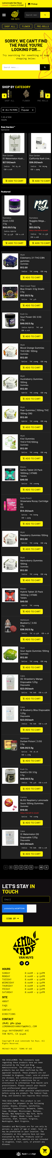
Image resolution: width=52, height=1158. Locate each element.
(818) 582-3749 (11, 1023)
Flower (26, 26)
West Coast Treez (28, 286)
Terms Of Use (25, 1048)
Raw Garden (8, 155)
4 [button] (26, 867)
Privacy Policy (9, 1048)
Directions (8, 1013)
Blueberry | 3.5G (28, 623)
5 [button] (31, 867)
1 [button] (10, 867)
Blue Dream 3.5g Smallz (32, 289)
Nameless (7, 218)
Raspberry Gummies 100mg (34, 535)
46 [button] (41, 867)
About (5, 1001)
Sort (22, 107)
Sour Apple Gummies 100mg (34, 651)
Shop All (9, 26)
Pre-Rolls (43, 26)
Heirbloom (24, 620)
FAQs (4, 1005)
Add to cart (15, 181)
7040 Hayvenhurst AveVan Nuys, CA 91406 (15, 1032)
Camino (23, 797)
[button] (20, 4)
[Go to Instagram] (22, 963)
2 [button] (15, 867)
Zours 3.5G (8, 220)
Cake (22, 676)
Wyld (22, 255)
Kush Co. (24, 314)
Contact (6, 1009)
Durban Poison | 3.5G (31, 741)
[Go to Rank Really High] (26, 1154)
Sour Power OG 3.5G (30, 317)
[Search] (45, 15)
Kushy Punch (26, 498)
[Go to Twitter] (27, 963)
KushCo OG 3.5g (28, 772)
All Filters (11, 110)
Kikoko (23, 467)
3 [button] (21, 867)
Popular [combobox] (25, 110)
